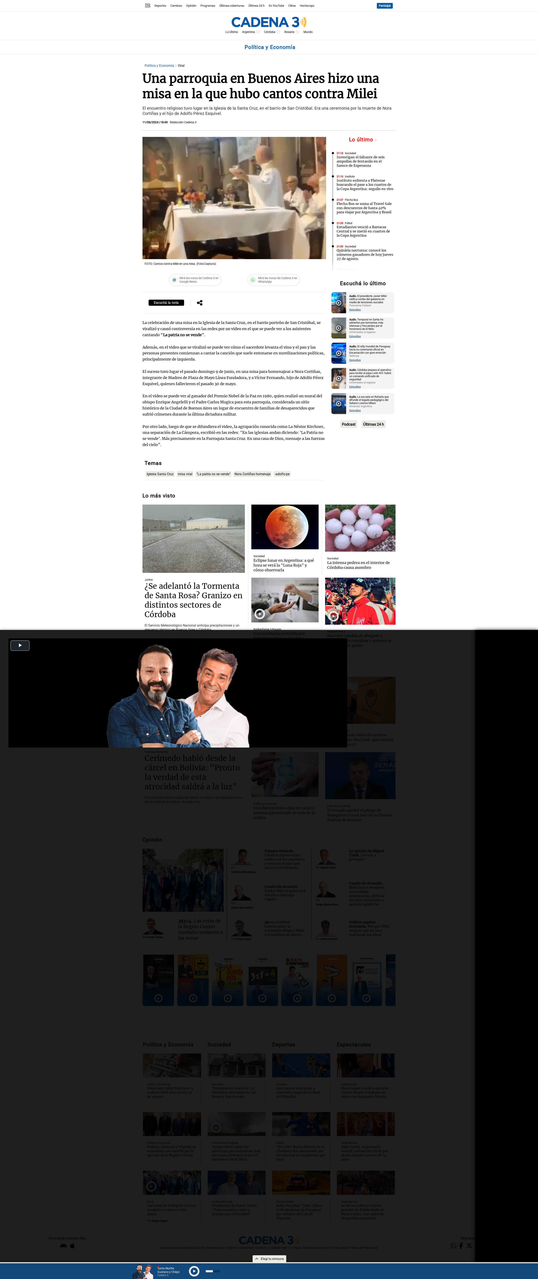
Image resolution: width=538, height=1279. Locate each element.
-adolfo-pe (282, 474)
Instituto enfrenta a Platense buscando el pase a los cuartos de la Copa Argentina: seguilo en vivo (365, 184)
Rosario (289, 32)
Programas (207, 6)
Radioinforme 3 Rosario (267, 629)
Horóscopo (307, 6)
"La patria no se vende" (213, 474)
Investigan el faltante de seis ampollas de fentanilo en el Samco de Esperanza (361, 161)
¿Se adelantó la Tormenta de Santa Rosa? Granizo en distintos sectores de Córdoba (194, 600)
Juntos (149, 579)
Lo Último (231, 32)
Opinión (191, 6)
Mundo (308, 32)
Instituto (350, 176)
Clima (292, 6)
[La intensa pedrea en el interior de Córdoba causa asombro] (360, 528)
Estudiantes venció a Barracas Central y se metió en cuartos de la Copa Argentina (363, 231)
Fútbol (348, 223)
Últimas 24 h (256, 6)
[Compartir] (199, 303)
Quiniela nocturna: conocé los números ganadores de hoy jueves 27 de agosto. (365, 254)
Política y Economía (160, 66)
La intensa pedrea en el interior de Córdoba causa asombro (358, 565)
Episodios (355, 309)
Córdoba (269, 32)
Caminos (176, 6)
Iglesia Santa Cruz (160, 474)
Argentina (248, 32)
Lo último (362, 139)
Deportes (160, 6)
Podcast (349, 424)
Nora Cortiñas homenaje (252, 474)
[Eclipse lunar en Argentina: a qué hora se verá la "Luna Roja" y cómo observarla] (284, 527)
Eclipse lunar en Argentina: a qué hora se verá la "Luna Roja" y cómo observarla (283, 565)
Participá (385, 6)
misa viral (185, 474)
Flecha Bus (351, 199)
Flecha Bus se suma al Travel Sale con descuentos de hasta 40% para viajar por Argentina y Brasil (364, 208)
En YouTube (276, 6)
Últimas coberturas (231, 6)
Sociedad (350, 153)
